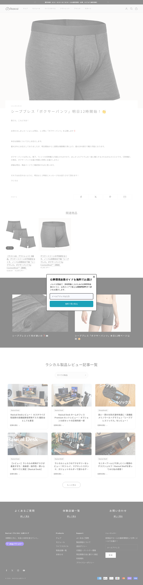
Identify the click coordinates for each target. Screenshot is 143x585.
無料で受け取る (71, 304)
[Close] (94, 277)
